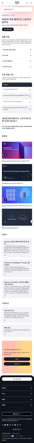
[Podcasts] (17, 425)
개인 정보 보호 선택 (6, 436)
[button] (9, 9)
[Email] (20, 425)
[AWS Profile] (31, 2)
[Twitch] (12, 425)
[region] (17, 98)
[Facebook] (5, 425)
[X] (2, 425)
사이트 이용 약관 (16, 433)
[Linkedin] (7, 425)
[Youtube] (15, 425)
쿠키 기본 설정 (19, 436)
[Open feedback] (32, 221)
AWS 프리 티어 (5, 15)
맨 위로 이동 (16, 429)
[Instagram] (10, 425)
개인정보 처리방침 (6, 433)
